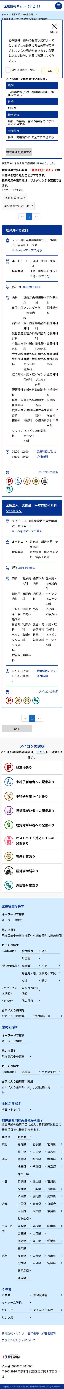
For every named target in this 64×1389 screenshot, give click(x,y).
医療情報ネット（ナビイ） (23, 6)
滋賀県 (37, 1203)
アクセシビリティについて (19, 1340)
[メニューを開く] (58, 5)
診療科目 (27, 951)
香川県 (37, 1241)
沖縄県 (22, 1278)
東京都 (51, 1166)
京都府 (51, 1203)
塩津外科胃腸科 (17, 230)
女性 (24, 980)
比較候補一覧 (41, 1016)
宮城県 (51, 1144)
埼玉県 (22, 1166)
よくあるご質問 (43, 1310)
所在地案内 (48, 1333)
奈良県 (51, 1211)
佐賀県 (37, 1256)
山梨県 (37, 1189)
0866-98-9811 (27, 567)
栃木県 (37, 1159)
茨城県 (22, 1159)
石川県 (51, 1181)
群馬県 (51, 1159)
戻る (17, 729)
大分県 (37, 1263)
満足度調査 (40, 1295)
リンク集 (7, 1317)
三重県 (22, 1203)
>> (36, 216)
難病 (44, 980)
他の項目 (27, 1000)
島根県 (37, 1226)
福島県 (51, 1152)
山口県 (37, 1233)
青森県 (22, 1144)
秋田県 (22, 1152)
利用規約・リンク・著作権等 (20, 1333)
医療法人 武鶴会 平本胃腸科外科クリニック (31, 508)
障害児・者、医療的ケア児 (39, 973)
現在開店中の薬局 (13, 1056)
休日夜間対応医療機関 (47, 935)
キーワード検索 (12, 920)
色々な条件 (49, 1072)
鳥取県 (22, 1226)
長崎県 (51, 1256)
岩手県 (37, 1144)
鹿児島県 (23, 1270)
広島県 (22, 1233)
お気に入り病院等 (13, 1016)
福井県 (22, 1189)
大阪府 (22, 1211)
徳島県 (22, 1241)
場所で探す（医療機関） (23, 14)
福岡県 (22, 1256)
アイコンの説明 (48, 472)
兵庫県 (37, 1211)
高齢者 (26, 966)
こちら (41, 752)
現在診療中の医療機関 (16, 935)
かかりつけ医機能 (30, 990)
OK (50, 70)
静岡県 (37, 1196)
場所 (44, 951)
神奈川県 (23, 1174)
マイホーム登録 (12, 1302)
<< (22, 216)
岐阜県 (22, 1196)
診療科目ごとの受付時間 (46, 454)
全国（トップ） (12, 1109)
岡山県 (51, 1226)
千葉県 (37, 1166)
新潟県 (22, 1181)
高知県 (22, 1248)
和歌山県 (23, 1218)
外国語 (26, 958)
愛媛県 (51, 1241)
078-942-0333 (32, 287)
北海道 (22, 1137)
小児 (44, 966)
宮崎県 (51, 1263)
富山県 (37, 1181)
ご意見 (6, 1295)
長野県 (51, 1189)
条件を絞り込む (15, 198)
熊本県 (22, 1263)
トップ (5, 14)
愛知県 (51, 1196)
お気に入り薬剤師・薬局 (16, 1089)
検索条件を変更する (19, 152)
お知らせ (7, 1310)
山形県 (37, 1152)
